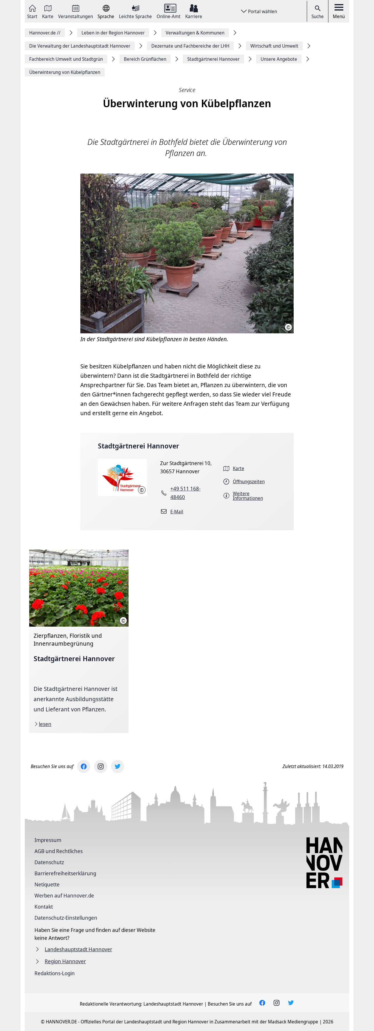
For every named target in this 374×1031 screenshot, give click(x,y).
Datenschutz (49, 862)
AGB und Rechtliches (58, 851)
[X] (117, 766)
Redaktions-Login (54, 973)
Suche (317, 16)
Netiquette (47, 884)
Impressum (47, 840)
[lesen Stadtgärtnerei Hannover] (79, 641)
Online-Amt (169, 16)
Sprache (106, 16)
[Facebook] (83, 766)
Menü (339, 16)
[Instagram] (100, 766)
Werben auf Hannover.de (64, 895)
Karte (47, 16)
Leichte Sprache (135, 16)
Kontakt (43, 906)
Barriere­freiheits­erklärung (65, 873)
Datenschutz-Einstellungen (65, 917)
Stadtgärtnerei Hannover (138, 445)
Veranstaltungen (75, 16)
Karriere (193, 16)
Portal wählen (262, 11)
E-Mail (176, 511)
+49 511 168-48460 (185, 492)
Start (32, 16)
